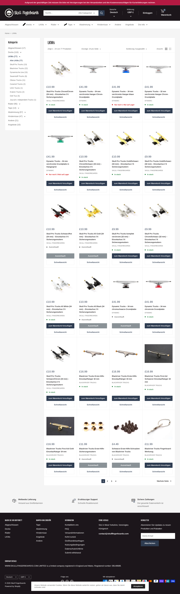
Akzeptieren (138, 586)
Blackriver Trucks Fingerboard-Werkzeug (158, 450)
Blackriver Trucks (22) (19, 68)
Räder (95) (13, 104)
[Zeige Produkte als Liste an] (170, 49)
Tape (70, 25)
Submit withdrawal (73, 553)
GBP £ (23, 577)
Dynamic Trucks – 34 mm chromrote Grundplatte (155, 307)
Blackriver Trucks (87, 382)
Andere (118, 25)
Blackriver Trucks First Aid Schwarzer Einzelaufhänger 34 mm (158, 379)
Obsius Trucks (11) (17, 80)
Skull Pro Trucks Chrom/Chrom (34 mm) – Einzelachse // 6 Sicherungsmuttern (59, 94)
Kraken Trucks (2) (17, 92)
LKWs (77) (13, 56)
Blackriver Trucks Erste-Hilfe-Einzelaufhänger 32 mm (91, 377)
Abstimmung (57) (15, 112)
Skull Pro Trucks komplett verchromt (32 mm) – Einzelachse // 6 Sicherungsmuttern (123, 238)
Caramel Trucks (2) (17, 84)
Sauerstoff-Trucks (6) (18, 76)
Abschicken (149, 543)
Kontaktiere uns (71, 525)
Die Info (141, 25)
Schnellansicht (60, 117)
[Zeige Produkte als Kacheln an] (166, 49)
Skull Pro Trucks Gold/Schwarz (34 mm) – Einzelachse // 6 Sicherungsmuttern (125, 164)
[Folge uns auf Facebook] (62, 581)
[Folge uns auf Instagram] (67, 581)
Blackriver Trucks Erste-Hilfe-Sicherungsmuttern (91, 450)
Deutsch (9, 577)
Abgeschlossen (11, 25)
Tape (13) (12, 108)
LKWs (41, 25)
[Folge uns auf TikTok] (71, 581)
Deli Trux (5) (15, 96)
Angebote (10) (14, 125)
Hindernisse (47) (15, 116)
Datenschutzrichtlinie (74, 549)
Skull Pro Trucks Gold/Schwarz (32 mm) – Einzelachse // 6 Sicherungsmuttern (158, 164)
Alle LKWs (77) (16, 60)
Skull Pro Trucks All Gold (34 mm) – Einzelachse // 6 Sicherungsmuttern (91, 236)
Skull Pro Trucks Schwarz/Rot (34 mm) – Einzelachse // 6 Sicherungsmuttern (59, 236)
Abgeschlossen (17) (16, 48)
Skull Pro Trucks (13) (18, 64)
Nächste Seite (163, 481)
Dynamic (83, 101)
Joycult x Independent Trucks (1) (23, 100)
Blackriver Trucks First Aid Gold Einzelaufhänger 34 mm (60, 450)
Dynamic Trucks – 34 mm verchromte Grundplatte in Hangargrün (57, 164)
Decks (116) (13, 52)
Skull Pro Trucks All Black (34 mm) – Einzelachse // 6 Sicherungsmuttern (91, 309)
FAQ (67, 529)
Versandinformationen (74, 533)
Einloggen (147, 13)
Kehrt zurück (70, 537)
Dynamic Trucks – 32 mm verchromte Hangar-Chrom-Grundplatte (156, 94)
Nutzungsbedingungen (75, 545)
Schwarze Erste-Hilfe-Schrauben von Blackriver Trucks (126, 450)
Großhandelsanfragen (74, 541)
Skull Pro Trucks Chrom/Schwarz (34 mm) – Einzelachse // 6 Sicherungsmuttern (90, 165)
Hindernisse (102, 25)
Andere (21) (13, 120)
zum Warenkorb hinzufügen (60, 111)
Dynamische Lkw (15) (19, 72)
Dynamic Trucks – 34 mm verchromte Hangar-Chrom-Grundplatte (91, 94)
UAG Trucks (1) (16, 88)
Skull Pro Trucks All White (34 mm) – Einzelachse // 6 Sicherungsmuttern (59, 309)
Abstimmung (84, 25)
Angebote (129, 25)
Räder (53, 25)
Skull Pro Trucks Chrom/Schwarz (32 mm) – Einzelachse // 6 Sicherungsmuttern (156, 238)
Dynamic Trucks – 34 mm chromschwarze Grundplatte (124, 307)
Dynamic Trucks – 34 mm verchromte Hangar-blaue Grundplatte (123, 94)
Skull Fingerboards (55, 101)
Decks (29, 25)
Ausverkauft (60, 256)
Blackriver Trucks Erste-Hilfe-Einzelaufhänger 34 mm (124, 377)
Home (7, 33)
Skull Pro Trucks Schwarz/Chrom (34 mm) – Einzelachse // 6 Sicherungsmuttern (57, 380)
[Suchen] (101, 13)
